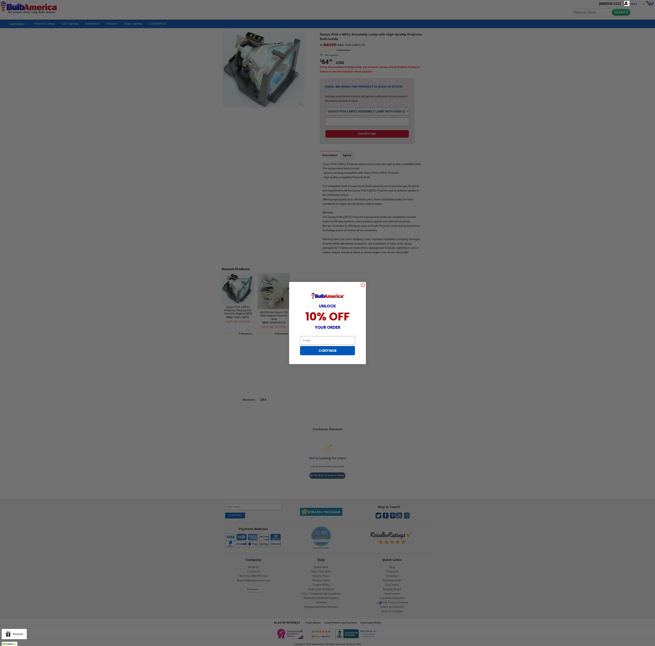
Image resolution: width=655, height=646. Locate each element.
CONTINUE (328, 350)
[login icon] (626, 3)
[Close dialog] (363, 285)
